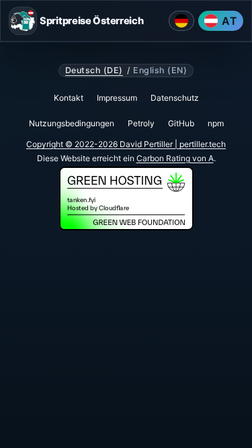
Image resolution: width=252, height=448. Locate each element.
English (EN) (160, 70)
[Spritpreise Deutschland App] (181, 21)
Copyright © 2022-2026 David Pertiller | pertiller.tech (126, 144)
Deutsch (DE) (94, 70)
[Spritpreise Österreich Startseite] (23, 21)
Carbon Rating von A (175, 158)
